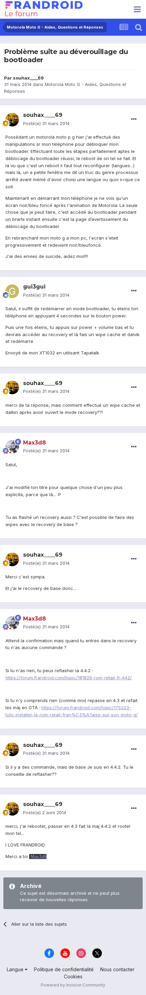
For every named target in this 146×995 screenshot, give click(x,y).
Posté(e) (46, 123)
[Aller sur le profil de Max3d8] (12, 447)
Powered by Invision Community (73, 985)
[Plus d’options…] (134, 119)
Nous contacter (117, 969)
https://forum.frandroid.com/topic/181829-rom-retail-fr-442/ (68, 677)
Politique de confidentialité (64, 969)
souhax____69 (28, 78)
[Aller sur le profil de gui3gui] (12, 291)
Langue (16, 969)
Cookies (73, 976)
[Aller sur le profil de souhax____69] (12, 119)
